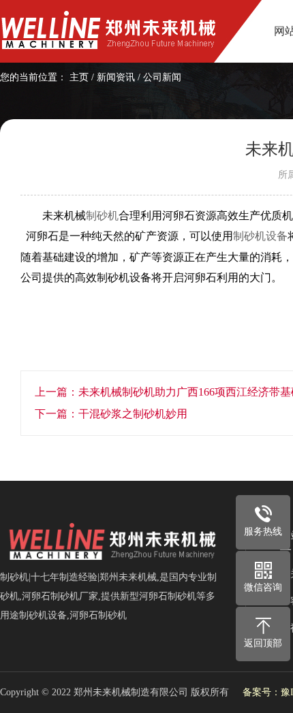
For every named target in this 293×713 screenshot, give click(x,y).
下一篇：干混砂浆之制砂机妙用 (111, 413)
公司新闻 (162, 77)
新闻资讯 (116, 77)
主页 (79, 77)
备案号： (262, 692)
